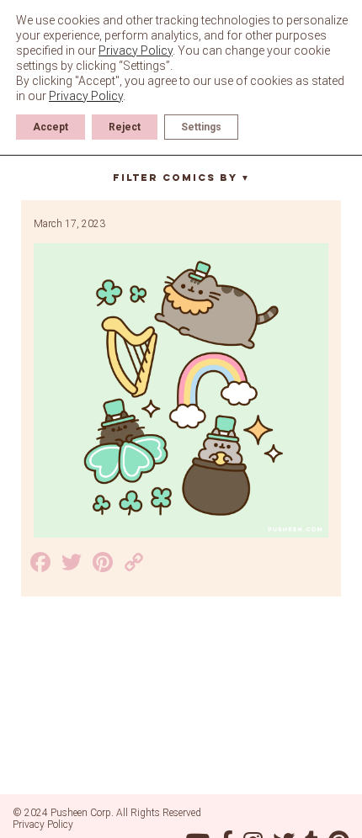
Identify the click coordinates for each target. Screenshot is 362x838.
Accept (50, 127)
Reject (125, 127)
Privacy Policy (43, 824)
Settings (201, 127)
